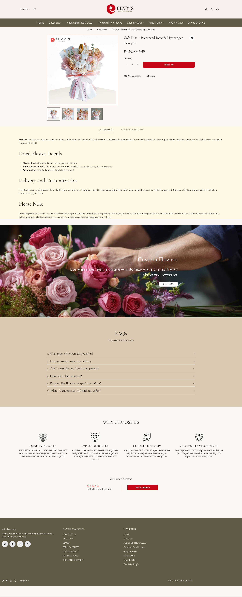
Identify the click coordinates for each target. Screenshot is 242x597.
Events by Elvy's (196, 22)
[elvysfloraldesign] (121, 9)
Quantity (128, 59)
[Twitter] (28, 544)
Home (89, 30)
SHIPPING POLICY (71, 556)
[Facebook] (12, 544)
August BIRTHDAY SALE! (80, 22)
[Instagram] (20, 544)
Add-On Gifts (176, 22)
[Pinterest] (5, 544)
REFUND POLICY (70, 551)
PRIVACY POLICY (71, 547)
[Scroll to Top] (237, 583)
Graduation (102, 30)
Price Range (155, 22)
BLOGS (66, 543)
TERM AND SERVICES (73, 560)
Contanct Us (168, 284)
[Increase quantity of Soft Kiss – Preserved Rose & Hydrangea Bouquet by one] (137, 64)
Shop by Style (134, 22)
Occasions (54, 22)
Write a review (143, 487)
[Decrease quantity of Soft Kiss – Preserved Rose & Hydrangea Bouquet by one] (127, 64)
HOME (40, 22)
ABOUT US (68, 538)
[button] (217, 9)
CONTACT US (69, 534)
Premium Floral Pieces (110, 22)
